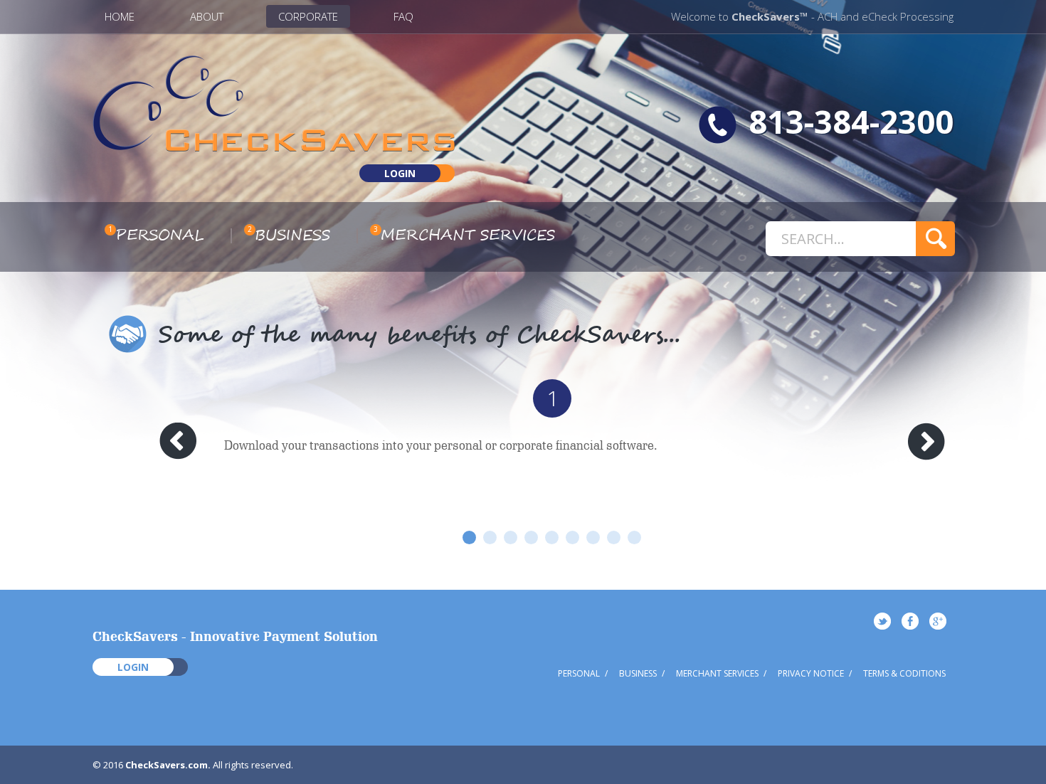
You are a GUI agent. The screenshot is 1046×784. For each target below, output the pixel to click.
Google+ (937, 621)
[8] (613, 537)
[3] (510, 537)
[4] (531, 537)
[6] (572, 537)
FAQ (403, 16)
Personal (159, 235)
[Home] (274, 146)
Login (400, 173)
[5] (552, 537)
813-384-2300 (851, 121)
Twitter (882, 621)
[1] (469, 537)
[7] (593, 537)
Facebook (910, 621)
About (206, 16)
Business (292, 235)
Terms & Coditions (904, 673)
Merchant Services (468, 235)
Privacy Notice (811, 673)
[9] (634, 537)
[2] (490, 537)
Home (119, 16)
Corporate (308, 16)
